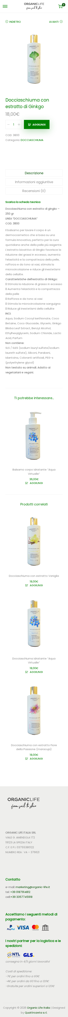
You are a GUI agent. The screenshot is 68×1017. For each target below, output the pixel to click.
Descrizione (34, 173)
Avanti (54, 22)
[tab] (34, 173)
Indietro (15, 22)
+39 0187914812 (20, 892)
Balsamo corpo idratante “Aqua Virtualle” (34, 472)
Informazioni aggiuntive (34, 182)
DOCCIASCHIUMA (32, 140)
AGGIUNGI (39, 124)
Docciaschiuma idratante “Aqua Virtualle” (33, 661)
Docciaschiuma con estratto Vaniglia (34, 576)
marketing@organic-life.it (33, 887)
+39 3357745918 (21, 897)
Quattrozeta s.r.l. (36, 1012)
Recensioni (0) (34, 191)
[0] (60, 6)
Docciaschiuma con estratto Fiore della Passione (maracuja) (34, 747)
